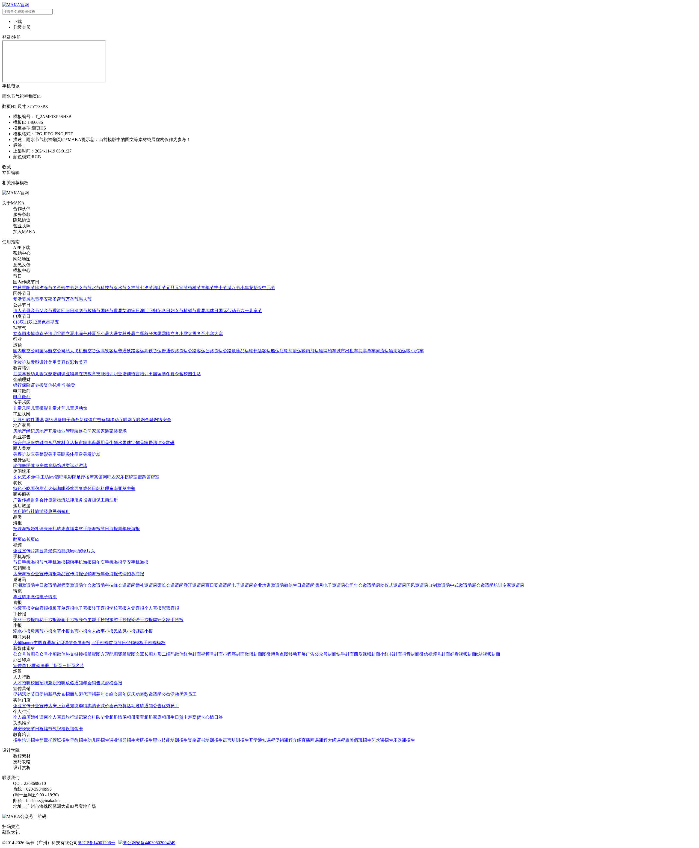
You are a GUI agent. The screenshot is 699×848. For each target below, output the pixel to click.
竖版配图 (126, 654)
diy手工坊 (40, 477)
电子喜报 (83, 608)
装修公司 (83, 431)
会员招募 (118, 705)
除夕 (39, 287)
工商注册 (109, 500)
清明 (52, 333)
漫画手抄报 (68, 619)
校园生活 (192, 373)
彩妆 (74, 362)
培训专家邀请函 (509, 585)
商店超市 (74, 442)
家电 (87, 442)
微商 (26, 396)
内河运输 (314, 350)
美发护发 (91, 454)
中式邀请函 (461, 585)
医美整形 (39, 454)
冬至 (56, 287)
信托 (52, 385)
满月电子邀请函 (330, 585)
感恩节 (32, 299)
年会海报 (109, 573)
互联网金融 (143, 419)
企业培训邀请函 (268, 585)
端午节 (67, 287)
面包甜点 (39, 488)
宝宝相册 (144, 717)
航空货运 (91, 350)
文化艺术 (22, 477)
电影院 (69, 477)
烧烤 (87, 488)
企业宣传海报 (44, 573)
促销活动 (22, 694)
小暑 (104, 333)
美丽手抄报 (24, 619)
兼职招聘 (57, 682)
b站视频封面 (488, 654)
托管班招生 (59, 740)
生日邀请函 (46, 585)
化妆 (17, 362)
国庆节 (107, 310)
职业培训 (122, 373)
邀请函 (155, 694)
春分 (43, 333)
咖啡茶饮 (65, 488)
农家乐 (118, 477)
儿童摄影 (39, 408)
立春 (17, 333)
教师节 (93, 310)
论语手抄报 (142, 619)
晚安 (26, 728)
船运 (275, 350)
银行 (17, 385)
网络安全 (162, 419)
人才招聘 (22, 682)
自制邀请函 (439, 585)
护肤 (26, 362)
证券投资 (39, 385)
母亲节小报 (41, 631)
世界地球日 (207, 310)
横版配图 (91, 654)
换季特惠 (83, 705)
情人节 (19, 310)
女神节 (133, 287)
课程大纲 (327, 740)
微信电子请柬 (44, 596)
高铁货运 (153, 350)
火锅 (52, 488)
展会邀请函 (483, 585)
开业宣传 (39, 705)
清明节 (159, 287)
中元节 (268, 287)
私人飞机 (74, 350)
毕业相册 (109, 717)
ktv (52, 477)
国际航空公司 (52, 350)
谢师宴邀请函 (70, 585)
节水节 (93, 287)
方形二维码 (164, 654)
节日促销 (39, 694)
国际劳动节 (229, 310)
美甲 (52, 362)
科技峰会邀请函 (120, 585)
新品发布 (57, 694)
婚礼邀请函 (146, 585)
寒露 (157, 333)
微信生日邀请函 (299, 585)
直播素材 (74, 528)
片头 (90, 550)
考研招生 (144, 740)
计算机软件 (24, 419)
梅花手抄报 (46, 619)
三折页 (68, 665)
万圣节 (72, 299)
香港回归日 (63, 310)
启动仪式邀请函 (391, 585)
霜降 (166, 333)
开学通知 (257, 740)
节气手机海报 (52, 562)
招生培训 (22, 740)
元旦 (170, 287)
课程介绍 (292, 740)
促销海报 (91, 573)
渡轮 (284, 350)
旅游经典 (43, 511)
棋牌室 (131, 477)
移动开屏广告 (301, 654)
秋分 (148, 333)
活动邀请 (135, 705)
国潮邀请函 (24, 585)
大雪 (192, 333)
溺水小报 (22, 631)
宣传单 (19, 665)
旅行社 (28, 511)
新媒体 (86, 419)
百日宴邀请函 (218, 585)
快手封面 (345, 654)
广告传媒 (22, 500)
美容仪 (63, 362)
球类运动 (70, 465)
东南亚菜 (118, 488)
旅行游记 (74, 717)
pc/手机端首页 (103, 642)
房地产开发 (46, 431)
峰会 (113, 694)
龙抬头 (255, 287)
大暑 (113, 333)
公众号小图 (46, 654)
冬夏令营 (174, 373)
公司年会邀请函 (360, 585)
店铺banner (23, 642)
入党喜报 (135, 608)
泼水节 (120, 287)
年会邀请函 (94, 585)
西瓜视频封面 (367, 654)
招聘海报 (22, 528)
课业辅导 (70, 373)
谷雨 (61, 333)
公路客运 (196, 350)
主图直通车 (44, 642)
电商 (17, 396)
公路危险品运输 (238, 350)
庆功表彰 (140, 694)
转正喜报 (100, 608)
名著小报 (61, 631)
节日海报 (109, 528)
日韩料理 (100, 488)
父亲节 (45, 310)
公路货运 (214, 350)
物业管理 (65, 431)
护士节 (220, 287)
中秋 (17, 287)
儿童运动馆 (76, 408)
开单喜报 (65, 608)
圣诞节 (59, 299)
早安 (17, 728)
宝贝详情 (64, 642)
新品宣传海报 (70, 573)
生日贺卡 (179, 717)
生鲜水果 (118, 442)
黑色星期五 (48, 322)
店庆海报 (22, 573)
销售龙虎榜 (103, 682)
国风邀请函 (417, 585)
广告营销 (101, 419)
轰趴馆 (144, 477)
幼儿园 (37, 373)
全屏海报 (81, 642)
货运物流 (57, 500)
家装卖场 (118, 431)
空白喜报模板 (44, 608)
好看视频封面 (463, 654)
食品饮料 (57, 442)
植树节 (194, 287)
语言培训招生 (236, 740)
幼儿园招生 (98, 740)
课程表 (343, 740)
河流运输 (297, 350)
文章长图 (144, 654)
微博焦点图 (277, 654)
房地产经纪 (24, 431)
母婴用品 (100, 442)
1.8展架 (33, 665)
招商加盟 (74, 694)
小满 (78, 333)
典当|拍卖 (66, 385)
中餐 (131, 488)
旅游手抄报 (120, 619)
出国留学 (157, 373)
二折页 (55, 665)
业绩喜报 (22, 608)
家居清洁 (153, 442)
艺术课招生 (382, 740)
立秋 (122, 333)
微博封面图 (255, 654)
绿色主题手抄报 (94, 619)
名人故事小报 (100, 631)
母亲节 (32, 310)
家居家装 (100, 431)
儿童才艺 (57, 408)
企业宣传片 (24, 550)
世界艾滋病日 (127, 310)
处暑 (131, 333)
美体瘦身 (74, 454)
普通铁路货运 (175, 350)
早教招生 (78, 740)
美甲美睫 (57, 454)
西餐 (78, 488)
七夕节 (146, 287)
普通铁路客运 (131, 350)
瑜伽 (17, 465)
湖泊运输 (402, 350)
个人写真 (57, 717)
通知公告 (153, 705)
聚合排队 (91, 717)
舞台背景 (43, 550)
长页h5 (32, 539)
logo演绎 (78, 550)
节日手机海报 (26, 562)
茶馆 (98, 477)
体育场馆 (52, 465)
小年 (244, 287)
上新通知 (65, 705)
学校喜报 (118, 608)
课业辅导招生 (122, 740)
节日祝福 (39, 728)
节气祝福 (57, 728)
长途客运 (262, 350)
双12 (32, 322)
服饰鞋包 (39, 442)
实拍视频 (61, 550)
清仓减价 (100, 705)
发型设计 (39, 362)
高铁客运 (109, 350)
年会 (87, 682)
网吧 (107, 477)
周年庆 (124, 694)
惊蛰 (35, 333)
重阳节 (28, 287)
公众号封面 (325, 654)
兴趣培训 (52, 373)
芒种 (87, 333)
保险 (26, 385)
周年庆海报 (129, 528)
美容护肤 (22, 454)
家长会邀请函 (170, 585)
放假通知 (74, 682)
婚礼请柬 (39, 528)
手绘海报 (91, 528)
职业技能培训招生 (170, 740)
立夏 (70, 333)
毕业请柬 (22, 596)
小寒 (209, 333)
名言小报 (78, 631)
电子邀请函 (242, 585)
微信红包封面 (188, 654)
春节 (48, 287)
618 (16, 322)
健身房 (37, 465)
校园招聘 (39, 682)
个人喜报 (153, 608)
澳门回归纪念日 (155, 310)
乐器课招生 (404, 740)
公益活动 (170, 694)
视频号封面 (212, 654)
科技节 (107, 287)
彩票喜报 (170, 608)
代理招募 (91, 694)
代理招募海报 (131, 573)
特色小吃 (22, 488)
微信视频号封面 (434, 654)
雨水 (26, 333)
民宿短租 (61, 511)
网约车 (329, 350)
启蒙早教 (22, 373)
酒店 (17, 511)
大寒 (218, 333)
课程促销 (275, 740)
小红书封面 (391, 654)
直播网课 (310, 740)
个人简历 (22, 717)
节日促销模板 (130, 642)
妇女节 (80, 287)
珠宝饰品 (135, 442)
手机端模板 (154, 642)
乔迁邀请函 (194, 585)
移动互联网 (121, 419)
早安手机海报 (135, 562)
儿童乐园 (22, 408)
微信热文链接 (70, 654)
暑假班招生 (360, 740)
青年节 (207, 287)
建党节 (80, 310)
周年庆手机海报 (107, 562)
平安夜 (45, 299)
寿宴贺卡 (196, 717)
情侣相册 (126, 717)
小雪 (183, 333)
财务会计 (39, 500)
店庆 (52, 705)
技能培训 (105, 373)
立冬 (174, 333)
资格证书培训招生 (205, 740)
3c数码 (168, 442)
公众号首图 (24, 654)
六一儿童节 (251, 310)
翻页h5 (19, 539)
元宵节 (181, 287)
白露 (139, 333)
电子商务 (70, 419)
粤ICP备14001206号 (96, 842)
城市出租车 (347, 350)
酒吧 (59, 477)
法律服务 (74, 500)
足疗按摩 (85, 477)
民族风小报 (124, 631)
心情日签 (214, 717)
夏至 (96, 333)
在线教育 (87, 373)
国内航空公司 (26, 350)
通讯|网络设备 (48, 419)
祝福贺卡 (74, 728)
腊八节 (233, 287)
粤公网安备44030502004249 (149, 842)
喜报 (118, 682)
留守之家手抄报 (168, 619)
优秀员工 (188, 694)
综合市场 (22, 442)
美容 (83, 362)
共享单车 (367, 350)
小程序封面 (234, 654)
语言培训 (140, 373)
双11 (24, 322)
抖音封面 (410, 654)
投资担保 (91, 500)
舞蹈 (26, 465)
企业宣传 (22, 705)
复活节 (19, 299)
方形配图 (109, 654)
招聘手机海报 (79, 562)
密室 (155, 477)
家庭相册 (161, 717)
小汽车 (417, 350)
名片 (79, 665)
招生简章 (39, 740)
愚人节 (85, 299)
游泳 (83, 465)
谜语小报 (144, 631)
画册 (44, 665)
